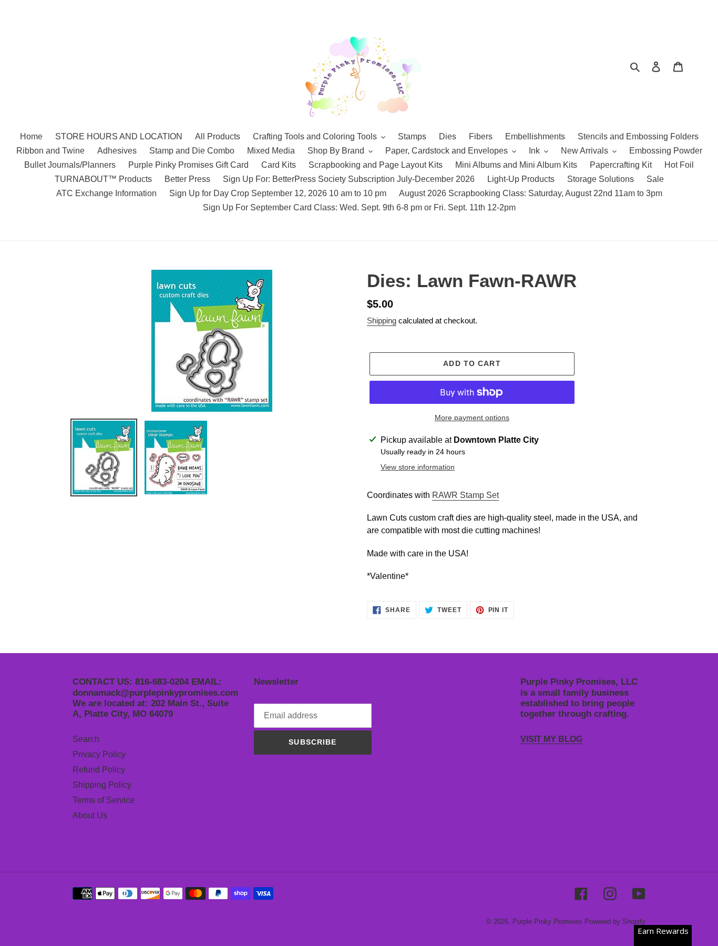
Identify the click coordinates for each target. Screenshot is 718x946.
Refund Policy (99, 769)
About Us (90, 815)
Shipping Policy (102, 784)
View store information (418, 467)
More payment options (472, 417)
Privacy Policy (99, 754)
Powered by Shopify (614, 921)
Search (86, 739)
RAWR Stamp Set (465, 495)
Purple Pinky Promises (548, 921)
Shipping (381, 320)
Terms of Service (104, 800)
